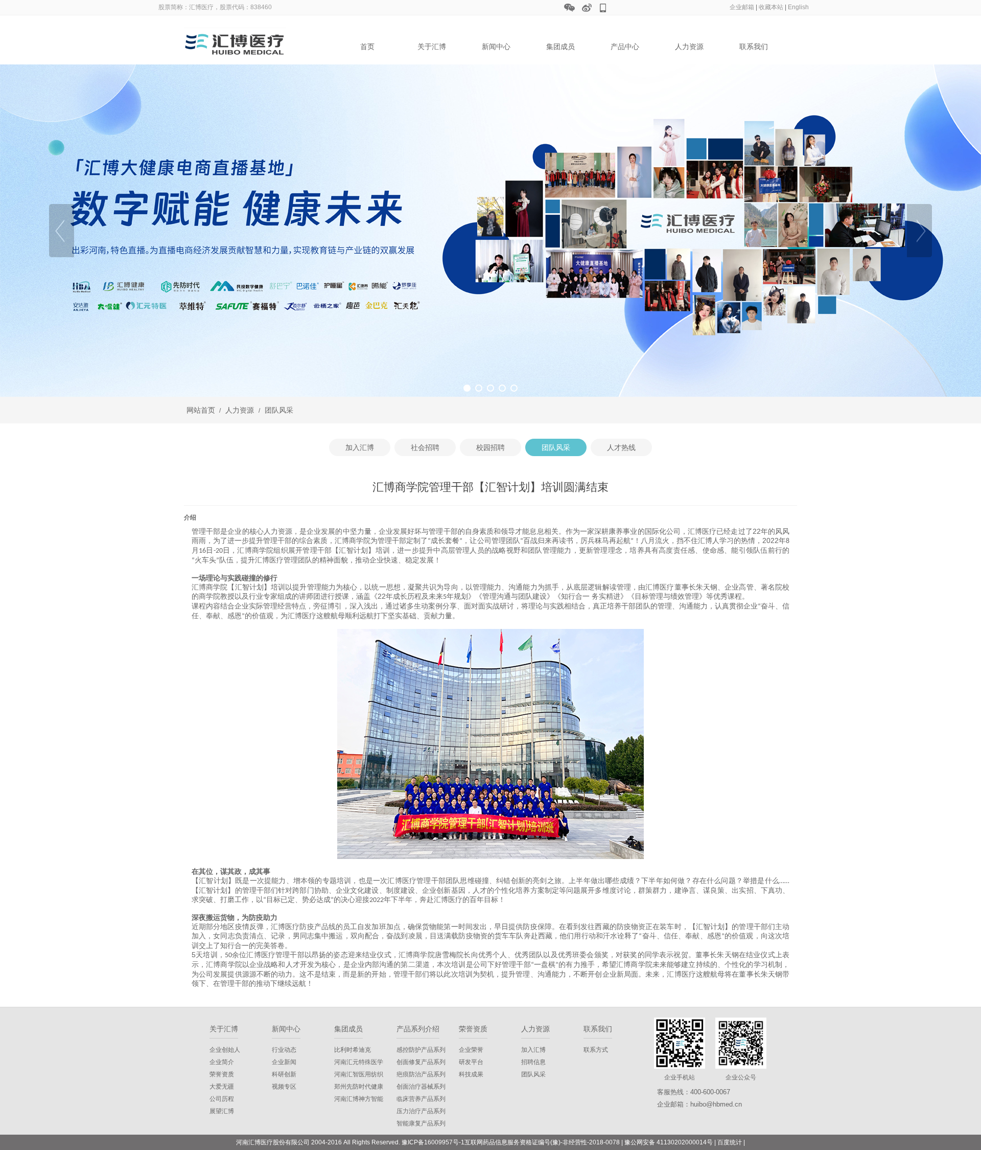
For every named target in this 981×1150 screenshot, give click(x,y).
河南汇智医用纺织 (358, 1074)
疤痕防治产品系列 (421, 1074)
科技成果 (471, 1074)
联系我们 (753, 46)
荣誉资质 (221, 1074)
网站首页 (200, 410)
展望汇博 (221, 1111)
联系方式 (595, 1049)
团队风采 (278, 410)
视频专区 (284, 1086)
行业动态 (284, 1049)
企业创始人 (224, 1049)
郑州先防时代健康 (358, 1086)
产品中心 (625, 46)
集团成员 (560, 46)
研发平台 (471, 1062)
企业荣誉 (471, 1049)
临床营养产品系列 (421, 1098)
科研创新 (284, 1074)
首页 (367, 46)
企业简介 (221, 1062)
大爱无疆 (221, 1086)
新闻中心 (496, 46)
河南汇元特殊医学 (358, 1062)
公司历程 (221, 1098)
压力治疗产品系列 (421, 1111)
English (798, 7)
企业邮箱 (742, 7)
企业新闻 (284, 1062)
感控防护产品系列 (421, 1049)
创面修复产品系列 (421, 1062)
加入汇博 (533, 1049)
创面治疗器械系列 (421, 1086)
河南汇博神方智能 (358, 1098)
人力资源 (689, 46)
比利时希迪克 (352, 1049)
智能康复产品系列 (421, 1123)
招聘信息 (533, 1062)
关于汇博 (431, 46)
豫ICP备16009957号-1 (433, 1142)
